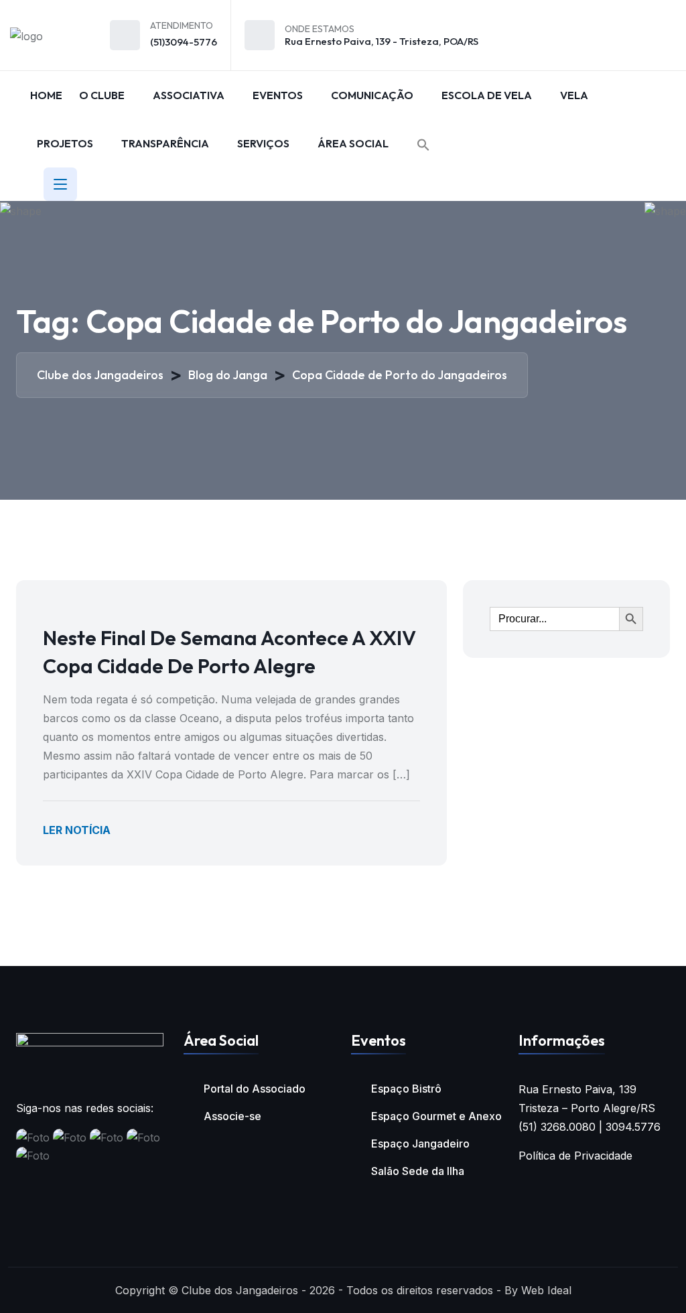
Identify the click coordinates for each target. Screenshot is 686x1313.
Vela (574, 95)
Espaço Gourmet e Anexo (436, 1116)
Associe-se (232, 1116)
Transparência (165, 143)
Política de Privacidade (575, 1155)
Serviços (263, 143)
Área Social (353, 143)
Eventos (278, 95)
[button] (423, 145)
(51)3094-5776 (183, 42)
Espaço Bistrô (406, 1088)
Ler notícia (77, 830)
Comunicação (372, 95)
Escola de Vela (486, 95)
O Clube (102, 95)
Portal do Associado (254, 1088)
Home (46, 95)
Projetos (65, 143)
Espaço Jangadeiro (420, 1143)
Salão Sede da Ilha (417, 1171)
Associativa (188, 95)
